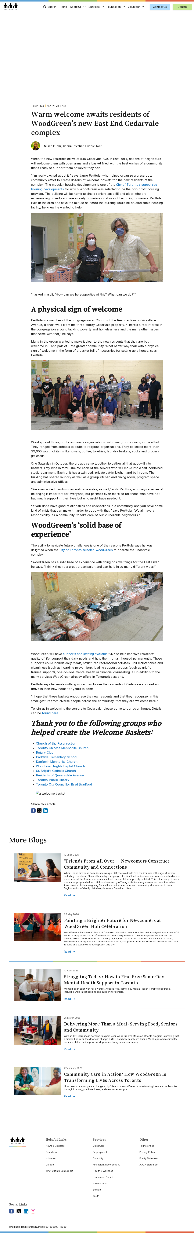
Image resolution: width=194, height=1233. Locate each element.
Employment (100, 1152)
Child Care (99, 1145)
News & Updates (55, 1145)
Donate (182, 6)
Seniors (97, 1189)
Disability (98, 1158)
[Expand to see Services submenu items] (103, 6)
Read (67, 895)
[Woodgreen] (10, 7)
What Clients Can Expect (59, 1170)
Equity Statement (149, 1158)
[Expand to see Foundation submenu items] (124, 6)
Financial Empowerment (106, 1164)
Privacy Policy (147, 1152)
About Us (76, 6)
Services (94, 6)
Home (63, 6)
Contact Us (160, 6)
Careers (50, 1164)
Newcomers (100, 1183)
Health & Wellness (103, 1170)
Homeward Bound (103, 1177)
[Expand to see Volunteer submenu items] (143, 6)
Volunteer (134, 6)
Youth (96, 1195)
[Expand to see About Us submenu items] (84, 6)
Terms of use (147, 1145)
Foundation (114, 6)
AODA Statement (148, 1164)
